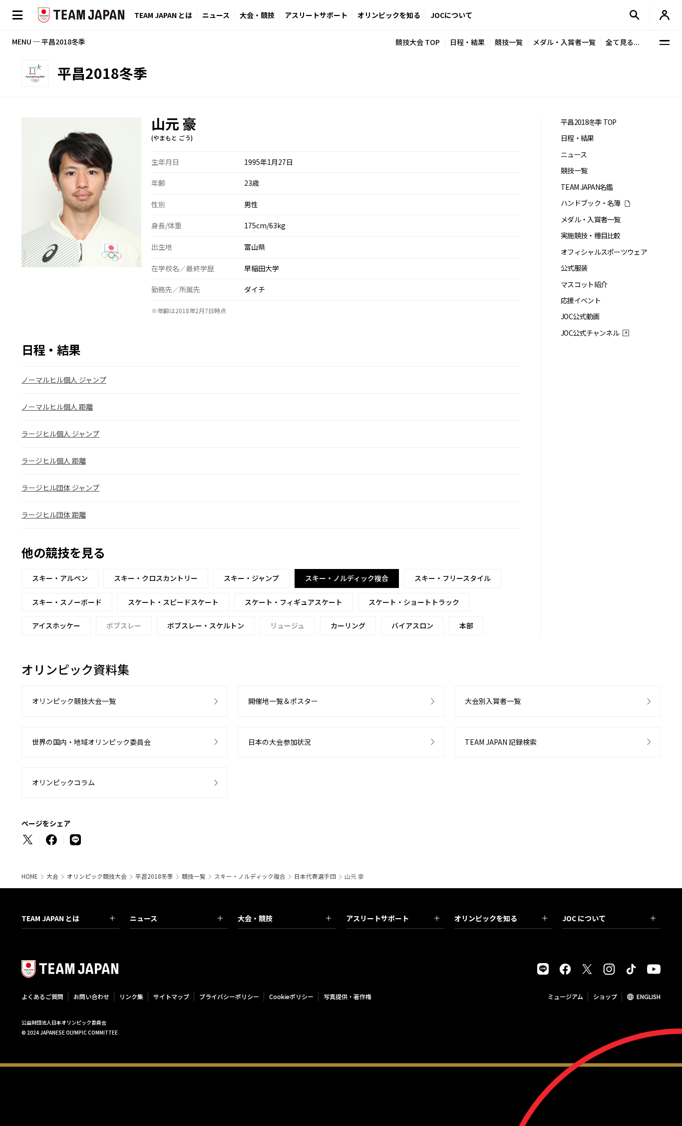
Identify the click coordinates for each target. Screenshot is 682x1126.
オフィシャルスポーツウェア (604, 252)
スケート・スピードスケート (173, 602)
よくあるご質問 (42, 996)
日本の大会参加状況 (279, 742)
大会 (52, 876)
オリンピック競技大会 (97, 876)
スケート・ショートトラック (413, 602)
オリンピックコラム (63, 782)
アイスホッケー (56, 625)
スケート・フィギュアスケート (293, 602)
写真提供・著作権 (347, 996)
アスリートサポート (316, 15)
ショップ (605, 996)
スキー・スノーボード (67, 602)
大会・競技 (255, 918)
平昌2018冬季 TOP (589, 122)
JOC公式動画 (580, 316)
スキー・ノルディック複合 (250, 876)
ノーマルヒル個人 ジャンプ (63, 380)
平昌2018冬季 (154, 876)
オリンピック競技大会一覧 (74, 701)
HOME (29, 876)
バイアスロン (412, 625)
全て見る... (623, 42)
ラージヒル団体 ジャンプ (60, 488)
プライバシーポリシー (229, 996)
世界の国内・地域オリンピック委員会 (91, 742)
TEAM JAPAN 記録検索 (501, 742)
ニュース (216, 15)
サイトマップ (171, 996)
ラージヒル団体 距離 (53, 515)
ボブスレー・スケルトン (205, 625)
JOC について (584, 918)
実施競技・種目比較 (591, 235)
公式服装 (574, 268)
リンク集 (131, 996)
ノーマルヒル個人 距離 (57, 407)
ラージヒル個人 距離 (53, 461)
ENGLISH (649, 996)
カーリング (348, 625)
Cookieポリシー (291, 996)
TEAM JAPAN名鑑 (587, 187)
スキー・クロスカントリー (156, 578)
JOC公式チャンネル (590, 333)
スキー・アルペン (60, 578)
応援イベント (581, 300)
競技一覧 (509, 42)
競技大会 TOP (417, 42)
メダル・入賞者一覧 (564, 42)
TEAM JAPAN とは (50, 918)
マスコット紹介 (584, 284)
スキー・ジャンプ (251, 578)
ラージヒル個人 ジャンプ (60, 434)
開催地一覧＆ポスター (283, 701)
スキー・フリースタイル (452, 578)
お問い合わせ (91, 996)
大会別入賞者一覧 (493, 701)
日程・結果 (467, 42)
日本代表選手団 (315, 876)
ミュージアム (565, 996)
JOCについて (451, 15)
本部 (466, 625)
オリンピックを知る (388, 15)
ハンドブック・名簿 (591, 203)
